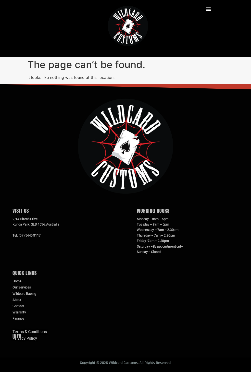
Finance (18, 318)
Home (17, 281)
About (17, 300)
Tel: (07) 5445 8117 (26, 235)
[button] (208, 9)
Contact (18, 306)
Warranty (19, 312)
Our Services (22, 287)
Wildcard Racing (24, 294)
